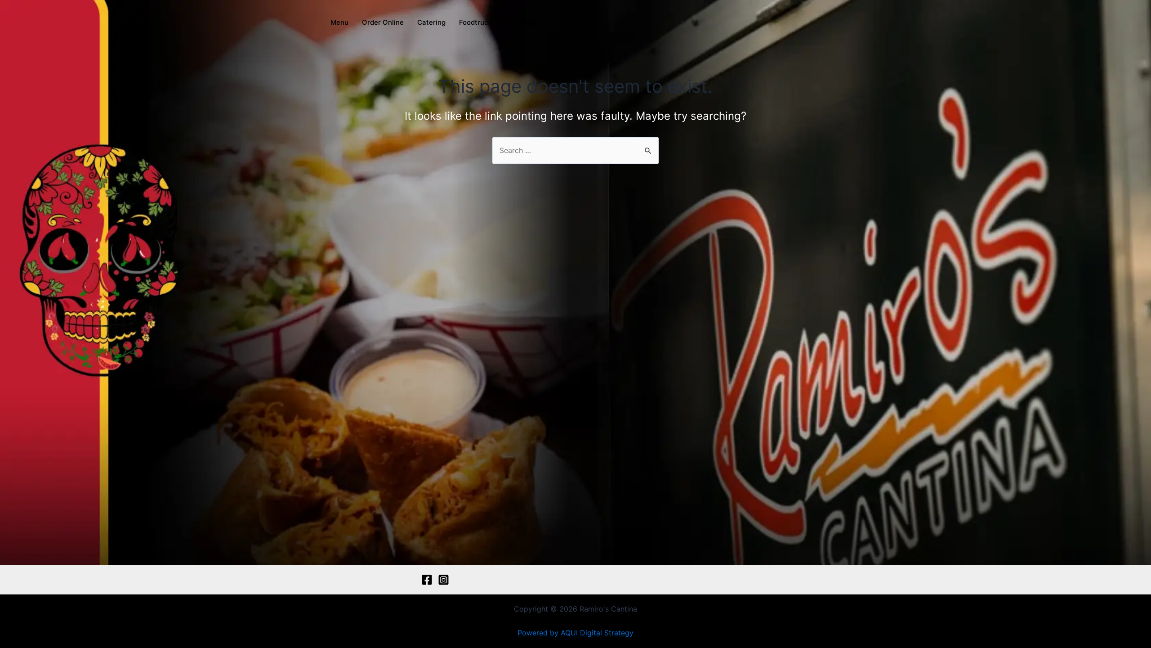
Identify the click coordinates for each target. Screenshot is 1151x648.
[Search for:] (575, 150)
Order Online (383, 22)
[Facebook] (427, 579)
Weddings (521, 22)
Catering (431, 22)
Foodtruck (475, 22)
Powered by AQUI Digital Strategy (575, 632)
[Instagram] (443, 579)
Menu (339, 22)
